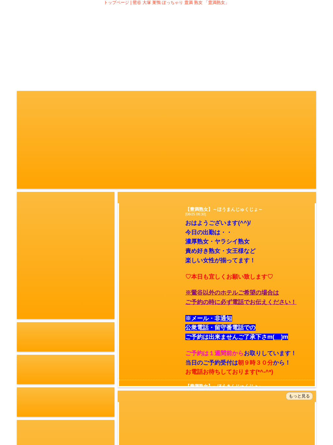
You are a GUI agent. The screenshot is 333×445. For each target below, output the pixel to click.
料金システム (67, 62)
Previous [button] (23, 257)
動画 (199, 62)
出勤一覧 (133, 62)
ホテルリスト (266, 62)
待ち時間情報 (166, 62)
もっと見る (299, 396)
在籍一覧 (100, 62)
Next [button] (109, 257)
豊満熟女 (166, 30)
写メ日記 (232, 62)
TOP (33, 62)
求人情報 (299, 62)
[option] (65, 257)
